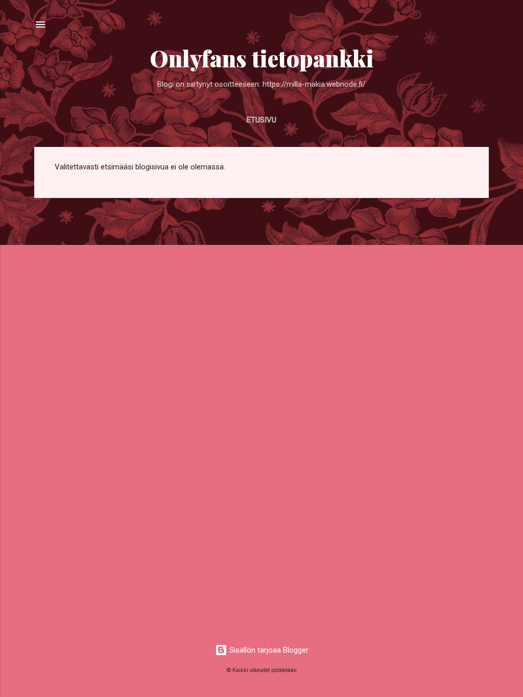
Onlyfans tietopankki (262, 58)
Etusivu (261, 120)
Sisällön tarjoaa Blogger (267, 650)
